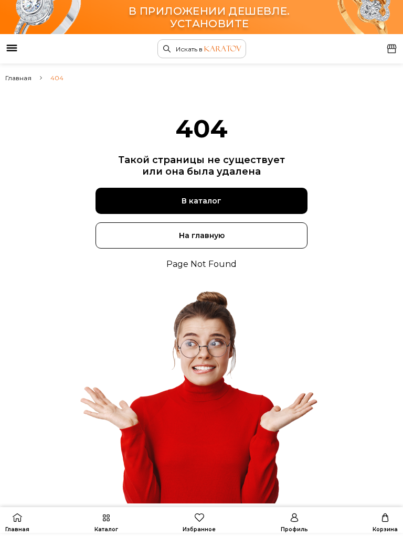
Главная (18, 78)
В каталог (201, 201)
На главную (202, 235)
